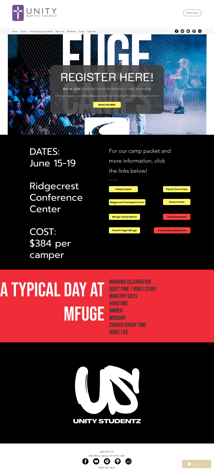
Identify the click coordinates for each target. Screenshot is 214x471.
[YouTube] (182, 31)
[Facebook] (176, 31)
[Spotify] (188, 31)
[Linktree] (194, 31)
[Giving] (200, 31)
